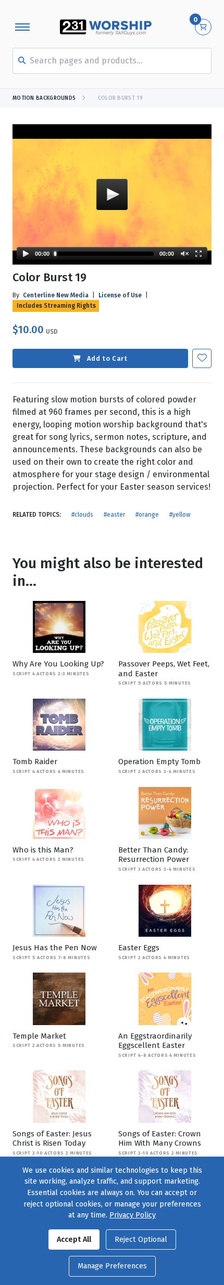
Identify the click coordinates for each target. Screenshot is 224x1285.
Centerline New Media (56, 295)
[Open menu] (22, 27)
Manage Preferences (112, 1266)
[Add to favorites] (201, 358)
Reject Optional (141, 1239)
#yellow (180, 514)
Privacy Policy (132, 1215)
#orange (147, 514)
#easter (114, 514)
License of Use (120, 295)
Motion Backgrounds (44, 98)
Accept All (74, 1239)
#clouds (82, 514)
